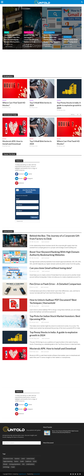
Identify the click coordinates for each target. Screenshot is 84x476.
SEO (23, 464)
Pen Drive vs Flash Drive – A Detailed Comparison (55, 284)
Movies (4, 100)
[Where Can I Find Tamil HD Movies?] (14, 88)
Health (22, 461)
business (17, 458)
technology (6, 467)
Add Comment (8, 46)
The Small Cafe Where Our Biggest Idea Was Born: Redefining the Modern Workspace (12, 38)
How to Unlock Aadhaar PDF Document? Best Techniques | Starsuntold (53, 301)
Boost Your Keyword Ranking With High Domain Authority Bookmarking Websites (52, 38)
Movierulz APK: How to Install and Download (12, 142)
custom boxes (30, 458)
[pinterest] (78, 474)
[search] (39, 442)
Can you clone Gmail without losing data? (70, 41)
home (34, 461)
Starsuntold (37, 474)
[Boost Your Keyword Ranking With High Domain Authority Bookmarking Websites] (14, 257)
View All (73, 114)
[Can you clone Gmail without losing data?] (14, 273)
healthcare (28, 461)
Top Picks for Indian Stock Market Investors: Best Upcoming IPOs (55, 317)
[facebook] (71, 474)
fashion (16, 461)
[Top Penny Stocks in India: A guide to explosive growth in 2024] (69, 88)
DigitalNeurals (22, 474)
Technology (67, 37)
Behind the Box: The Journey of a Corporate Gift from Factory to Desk (31, 38)
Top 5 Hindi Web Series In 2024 (41, 104)
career (23, 458)
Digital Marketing (49, 32)
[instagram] (75, 474)
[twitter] (73, 474)
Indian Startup (29, 32)
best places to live (8, 458)
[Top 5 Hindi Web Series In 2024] (42, 88)
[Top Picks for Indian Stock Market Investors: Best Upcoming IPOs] (14, 321)
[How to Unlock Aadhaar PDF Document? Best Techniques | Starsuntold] (14, 305)
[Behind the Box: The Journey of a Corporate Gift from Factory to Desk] (14, 240)
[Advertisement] (42, 63)
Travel (6, 32)
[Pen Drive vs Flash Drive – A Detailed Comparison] (14, 289)
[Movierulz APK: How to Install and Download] (14, 127)
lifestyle (5, 464)
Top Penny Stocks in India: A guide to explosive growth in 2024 (69, 105)
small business (30, 464)
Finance (59, 100)
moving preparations (14, 464)
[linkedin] (80, 474)
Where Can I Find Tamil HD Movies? (13, 104)
